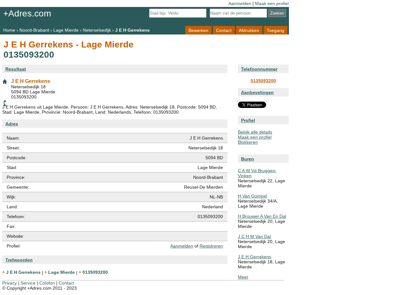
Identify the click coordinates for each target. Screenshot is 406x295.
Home (9, 30)
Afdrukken (249, 30)
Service (28, 283)
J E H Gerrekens (254, 256)
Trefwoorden (19, 259)
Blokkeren (248, 142)
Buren (247, 158)
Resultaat (15, 69)
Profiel (248, 120)
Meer (243, 276)
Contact (224, 30)
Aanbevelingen (257, 92)
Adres (11, 123)
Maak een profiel (272, 3)
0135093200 (263, 80)
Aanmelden (239, 3)
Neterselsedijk (97, 30)
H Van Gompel (252, 195)
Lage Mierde (66, 30)
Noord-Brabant (34, 30)
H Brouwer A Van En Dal (262, 216)
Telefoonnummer (259, 69)
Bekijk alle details (255, 132)
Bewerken (198, 30)
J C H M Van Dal (254, 236)
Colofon (47, 283)
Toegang (275, 30)
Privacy (9, 283)
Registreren (211, 245)
